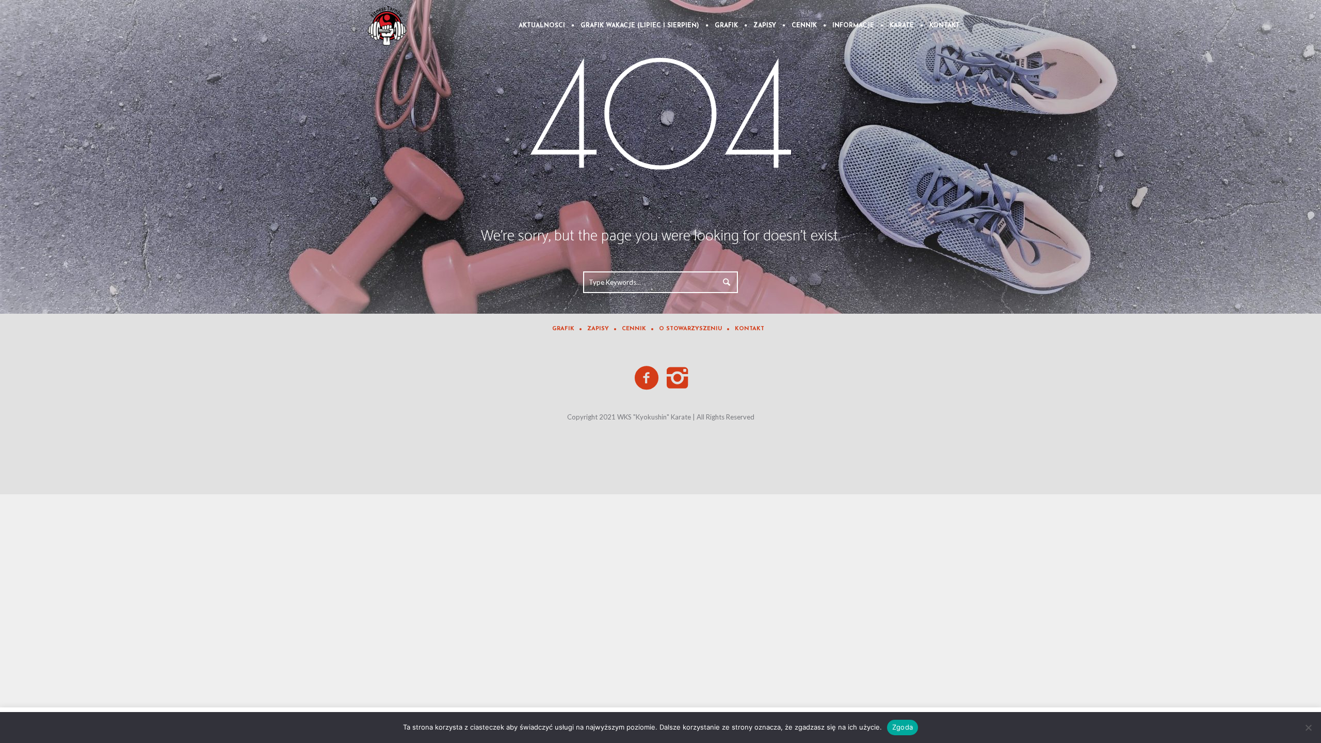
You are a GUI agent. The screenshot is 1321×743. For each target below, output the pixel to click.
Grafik (563, 329)
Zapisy (598, 329)
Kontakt (749, 329)
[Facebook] (647, 378)
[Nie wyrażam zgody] (1308, 727)
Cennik (634, 329)
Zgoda (902, 727)
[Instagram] (678, 378)
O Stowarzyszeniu (690, 329)
